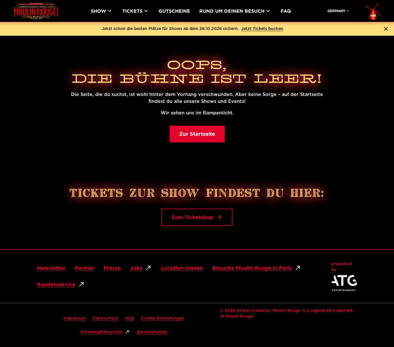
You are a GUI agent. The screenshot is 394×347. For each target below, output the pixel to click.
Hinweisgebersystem (101, 332)
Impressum (75, 318)
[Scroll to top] (378, 320)
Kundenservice (56, 284)
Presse (112, 268)
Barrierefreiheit (152, 332)
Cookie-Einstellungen (162, 318)
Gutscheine (174, 11)
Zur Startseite (197, 134)
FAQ (286, 11)
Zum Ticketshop (192, 217)
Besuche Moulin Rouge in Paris (252, 268)
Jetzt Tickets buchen (262, 29)
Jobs (136, 268)
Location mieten (182, 268)
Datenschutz (105, 318)
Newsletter (51, 268)
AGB (129, 318)
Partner (84, 268)
